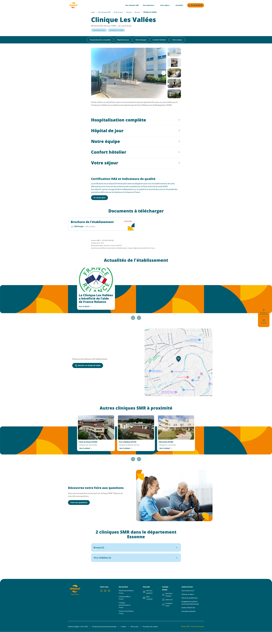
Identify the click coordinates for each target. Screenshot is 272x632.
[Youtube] (109, 590)
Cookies (123, 626)
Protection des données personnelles (104, 626)
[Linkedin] (105, 590)
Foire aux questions (79, 502)
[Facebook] (101, 590)
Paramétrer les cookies (150, 626)
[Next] (164, 73)
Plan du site (134, 626)
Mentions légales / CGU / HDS (78, 626)
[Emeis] (73, 5)
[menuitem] (132, 5)
